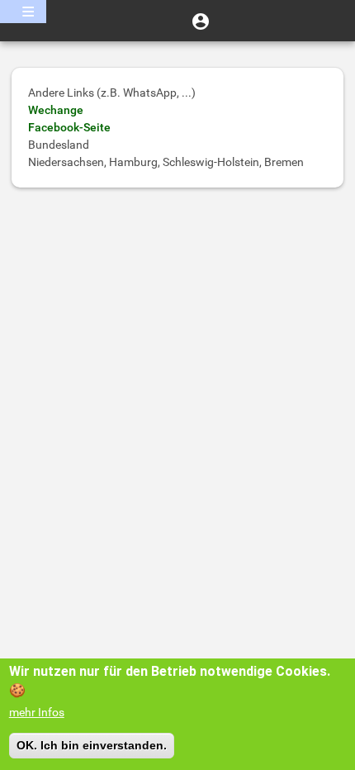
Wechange (55, 109)
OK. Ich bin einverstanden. (92, 745)
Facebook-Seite (69, 127)
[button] (200, 20)
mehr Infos (36, 712)
